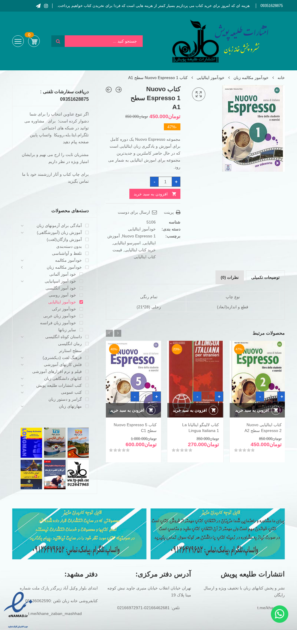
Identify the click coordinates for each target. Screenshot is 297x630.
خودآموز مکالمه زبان (251, 77)
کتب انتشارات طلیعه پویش (59, 385)
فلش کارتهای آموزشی (63, 364)
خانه (281, 77)
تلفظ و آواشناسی (67, 253)
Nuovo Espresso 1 (139, 236)
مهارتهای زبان (70, 406)
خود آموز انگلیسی (61, 288)
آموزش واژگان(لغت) (64, 239)
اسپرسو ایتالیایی (127, 243)
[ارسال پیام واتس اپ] (279, 614)
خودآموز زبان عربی (59, 316)
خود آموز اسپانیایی (60, 281)
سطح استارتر (70, 350)
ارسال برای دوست (134, 212)
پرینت (169, 212)
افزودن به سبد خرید (151, 194)
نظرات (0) (230, 277)
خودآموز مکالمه (68, 260)
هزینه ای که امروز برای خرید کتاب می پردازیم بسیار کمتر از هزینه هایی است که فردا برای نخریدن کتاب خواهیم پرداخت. (153, 5)
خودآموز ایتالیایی (210, 77)
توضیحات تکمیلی (265, 277)
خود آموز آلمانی (62, 274)
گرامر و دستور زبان (65, 399)
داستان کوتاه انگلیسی (63, 336)
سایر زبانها (67, 329)
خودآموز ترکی (64, 309)
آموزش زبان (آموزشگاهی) (59, 232)
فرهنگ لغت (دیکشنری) (62, 357)
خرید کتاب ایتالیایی (140, 250)
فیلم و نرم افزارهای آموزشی (57, 371)
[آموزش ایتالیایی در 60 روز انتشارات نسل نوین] (119, 89)
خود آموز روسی (62, 295)
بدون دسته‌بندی (69, 246)
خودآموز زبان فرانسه (58, 323)
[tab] (265, 277)
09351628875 (271, 5)
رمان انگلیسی (70, 343)
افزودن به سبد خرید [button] (252, 410)
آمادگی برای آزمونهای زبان (59, 225)
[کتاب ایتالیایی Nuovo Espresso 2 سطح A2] (109, 89)
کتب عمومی (71, 392)
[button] (198, 94)
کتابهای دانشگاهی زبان (63, 378)
